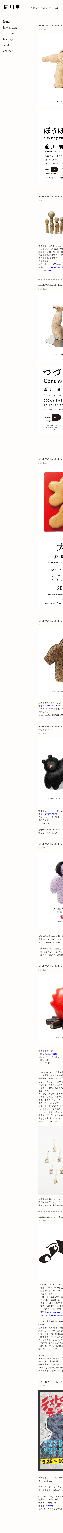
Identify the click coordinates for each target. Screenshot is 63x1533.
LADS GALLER (52, 706)
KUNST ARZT (51, 814)
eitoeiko (49, 1506)
